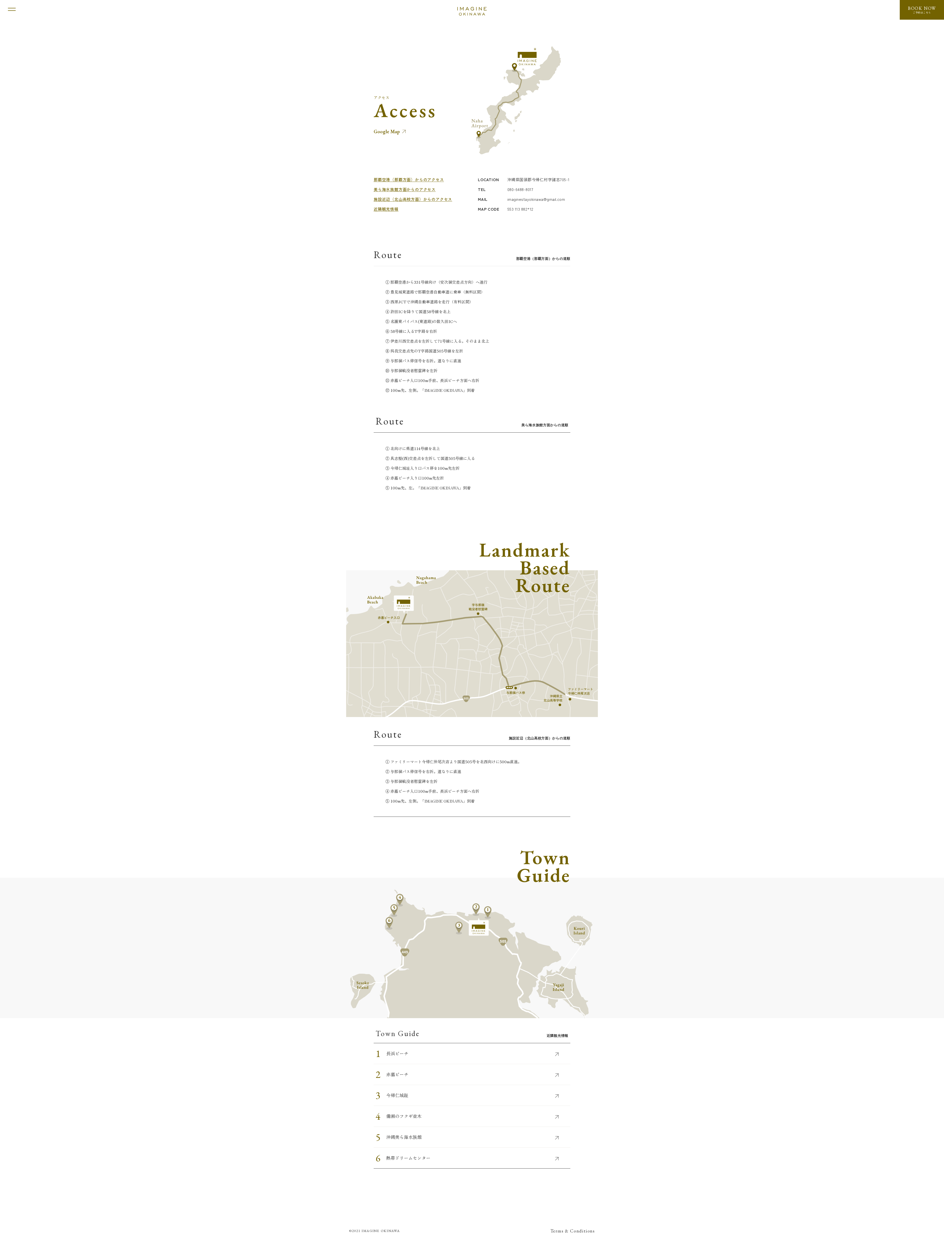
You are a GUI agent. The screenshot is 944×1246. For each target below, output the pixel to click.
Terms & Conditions (572, 1231)
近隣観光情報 (386, 209)
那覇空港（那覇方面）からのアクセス (409, 179)
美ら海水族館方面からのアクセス (405, 189)
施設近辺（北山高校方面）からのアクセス (413, 199)
